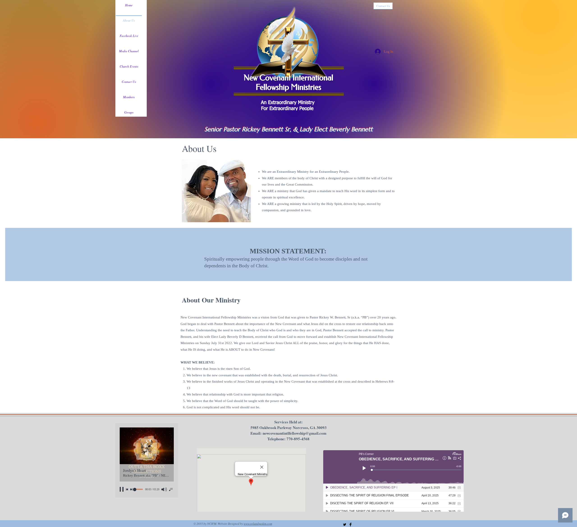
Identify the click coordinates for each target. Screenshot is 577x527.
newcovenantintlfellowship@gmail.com (294, 433)
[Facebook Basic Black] (350, 524)
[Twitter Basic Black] (344, 524)
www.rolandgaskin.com (258, 524)
